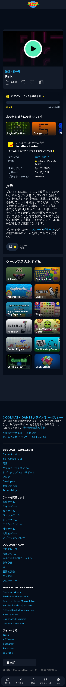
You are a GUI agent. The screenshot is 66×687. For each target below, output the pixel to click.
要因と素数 (9, 571)
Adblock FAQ (39, 437)
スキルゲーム (10, 506)
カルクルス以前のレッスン (17, 558)
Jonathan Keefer (27, 146)
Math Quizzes (10, 614)
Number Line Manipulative (17, 605)
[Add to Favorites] (32, 82)
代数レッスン (10, 553)
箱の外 (16, 71)
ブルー (36, 229)
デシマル (7, 576)
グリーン (48, 229)
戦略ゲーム (9, 501)
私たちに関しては (12, 458)
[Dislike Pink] (23, 82)
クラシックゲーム (12, 524)
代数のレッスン (11, 549)
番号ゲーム (9, 510)
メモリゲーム (10, 519)
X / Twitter (8, 639)
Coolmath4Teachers (14, 619)
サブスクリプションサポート (19, 472)
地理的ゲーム (10, 533)
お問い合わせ (10, 485)
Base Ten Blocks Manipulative (19, 601)
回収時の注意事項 (12, 433)
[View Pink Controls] (41, 82)
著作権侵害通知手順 (34, 427)
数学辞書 (7, 562)
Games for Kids (11, 454)
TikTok (6, 634)
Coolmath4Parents (13, 623)
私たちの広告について (15, 437)
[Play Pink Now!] (33, 49)
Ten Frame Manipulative (16, 596)
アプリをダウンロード (15, 537)
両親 (5, 463)
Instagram (8, 643)
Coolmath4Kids (12, 592)
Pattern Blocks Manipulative (18, 610)
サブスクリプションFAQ (16, 467)
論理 (7, 71)
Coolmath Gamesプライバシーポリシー (33, 417)
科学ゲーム (9, 528)
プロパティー (10, 580)
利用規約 (31, 433)
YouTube (8, 652)
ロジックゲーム (11, 515)
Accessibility (10, 490)
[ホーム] (33, 4)
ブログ (6, 476)
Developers (9, 481)
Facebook (8, 648)
